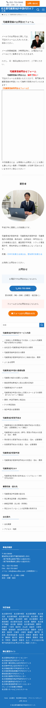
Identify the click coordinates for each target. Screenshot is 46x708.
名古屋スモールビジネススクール (15, 689)
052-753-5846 (16, 2)
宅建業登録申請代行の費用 (14, 352)
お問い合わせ (32, 3)
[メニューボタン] (43, 10)
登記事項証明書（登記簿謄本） (16, 499)
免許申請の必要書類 (12, 409)
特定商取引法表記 (21, 698)
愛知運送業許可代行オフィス (13, 674)
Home (6, 698)
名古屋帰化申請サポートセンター (15, 658)
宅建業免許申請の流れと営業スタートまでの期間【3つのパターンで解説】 (23, 394)
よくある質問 (9, 362)
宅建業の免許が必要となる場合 (16, 378)
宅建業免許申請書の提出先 (14, 494)
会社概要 (7, 524)
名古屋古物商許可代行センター (14, 676)
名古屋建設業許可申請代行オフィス (15, 668)
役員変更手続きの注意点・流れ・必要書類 (20, 444)
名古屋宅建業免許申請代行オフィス (17, 9)
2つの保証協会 (10, 405)
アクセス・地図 (10, 529)
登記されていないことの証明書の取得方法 (20, 508)
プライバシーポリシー (35, 698)
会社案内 (12, 698)
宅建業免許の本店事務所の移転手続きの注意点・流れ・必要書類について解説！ (23, 426)
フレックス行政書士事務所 (12, 687)
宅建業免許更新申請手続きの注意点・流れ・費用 (23, 460)
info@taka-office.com (17, 571)
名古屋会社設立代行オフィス (13, 660)
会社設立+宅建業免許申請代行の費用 (18, 347)
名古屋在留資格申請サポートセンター (16, 684)
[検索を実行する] (41, 325)
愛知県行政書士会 (35, 254)
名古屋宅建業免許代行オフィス (14, 682)
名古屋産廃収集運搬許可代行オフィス (16, 671)
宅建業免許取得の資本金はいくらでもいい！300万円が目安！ (23, 477)
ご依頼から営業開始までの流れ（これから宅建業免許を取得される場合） (23, 341)
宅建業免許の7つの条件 (13, 388)
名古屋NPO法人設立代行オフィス (15, 666)
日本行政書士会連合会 (16, 254)
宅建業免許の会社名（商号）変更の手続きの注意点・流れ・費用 (23, 434)
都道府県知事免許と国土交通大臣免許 (18, 383)
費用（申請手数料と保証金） (15, 400)
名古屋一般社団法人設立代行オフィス (16, 663)
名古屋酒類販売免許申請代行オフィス (16, 679)
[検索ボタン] (38, 10)
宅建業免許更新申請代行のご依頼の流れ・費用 (22, 357)
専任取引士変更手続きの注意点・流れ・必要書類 (23, 440)
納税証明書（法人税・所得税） (16, 504)
